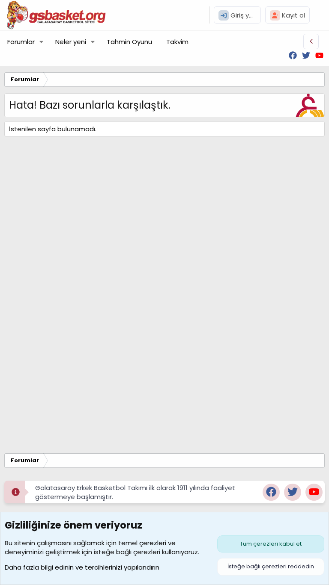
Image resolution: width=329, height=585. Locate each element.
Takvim (177, 41)
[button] (42, 42)
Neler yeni (70, 41)
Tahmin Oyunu (129, 41)
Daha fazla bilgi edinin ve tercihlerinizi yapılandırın (82, 567)
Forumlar (21, 41)
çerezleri (152, 542)
